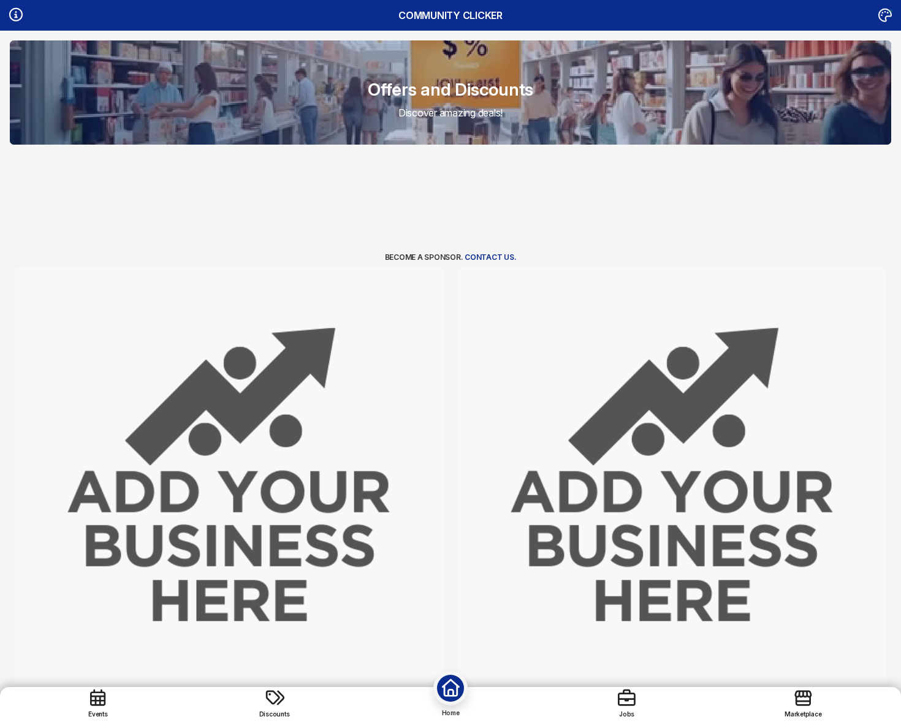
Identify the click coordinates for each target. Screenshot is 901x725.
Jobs (626, 713)
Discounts (274, 713)
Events (98, 713)
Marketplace (803, 713)
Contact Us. (490, 257)
